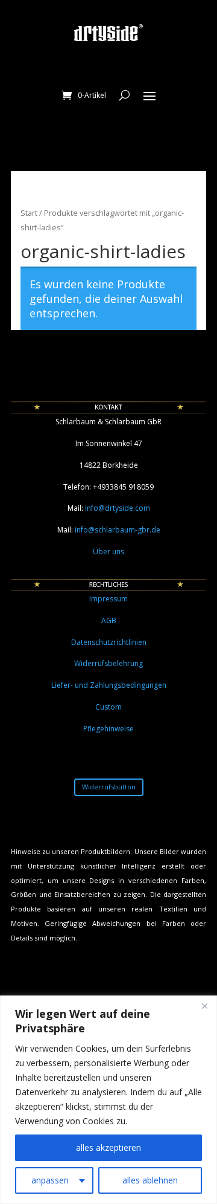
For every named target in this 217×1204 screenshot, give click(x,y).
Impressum (108, 599)
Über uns (108, 551)
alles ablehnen (150, 1180)
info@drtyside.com (117, 508)
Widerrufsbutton (109, 786)
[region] (108, 1099)
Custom (108, 707)
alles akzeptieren (108, 1147)
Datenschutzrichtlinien (108, 642)
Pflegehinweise (108, 728)
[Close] (204, 1005)
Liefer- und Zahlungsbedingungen (108, 685)
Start (28, 212)
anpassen (50, 1180)
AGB (108, 620)
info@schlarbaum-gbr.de (117, 530)
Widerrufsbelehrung (108, 663)
